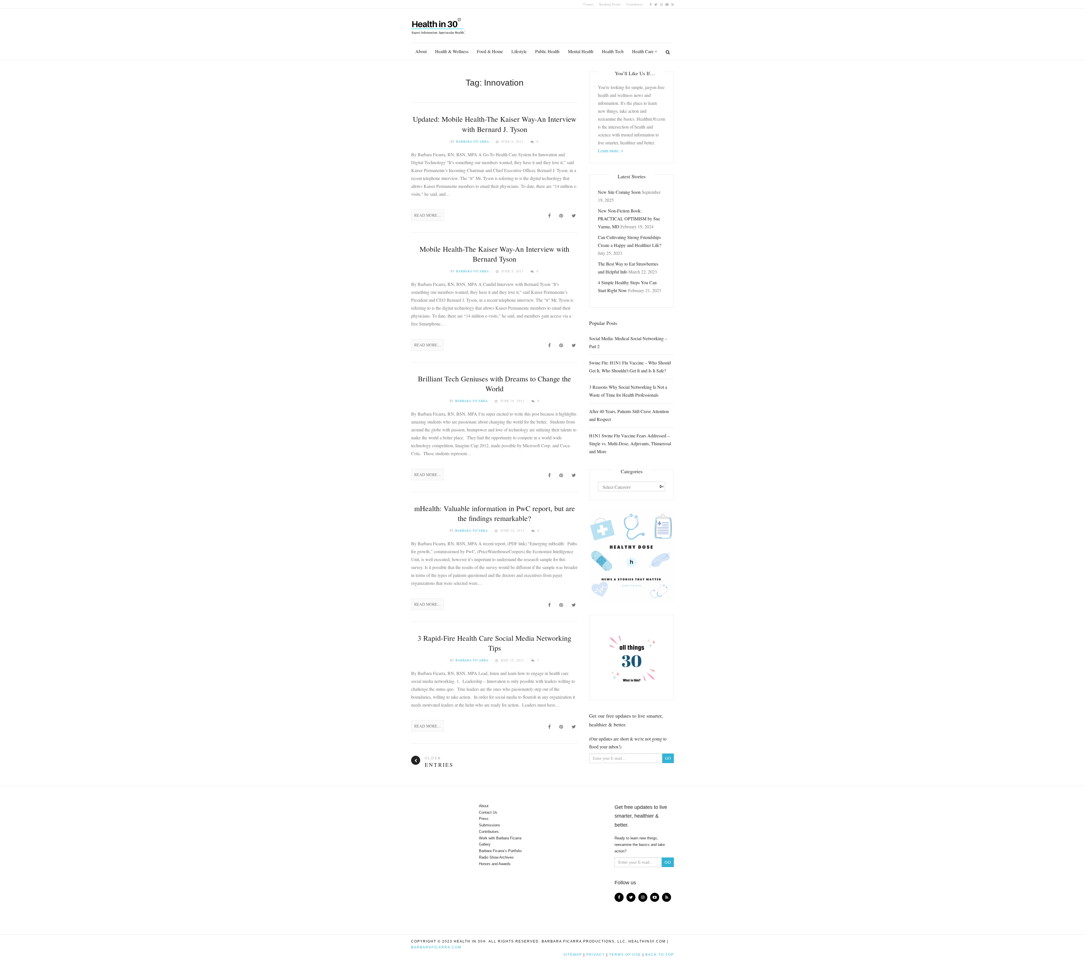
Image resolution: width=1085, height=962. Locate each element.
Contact (588, 4)
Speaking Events (610, 4)
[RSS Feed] (672, 4)
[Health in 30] (438, 24)
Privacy (595, 955)
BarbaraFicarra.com (436, 947)
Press (484, 818)
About (421, 51)
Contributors (634, 4)
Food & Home (490, 51)
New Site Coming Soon (619, 192)
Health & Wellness (451, 51)
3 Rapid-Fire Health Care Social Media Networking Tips (494, 643)
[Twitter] (655, 4)
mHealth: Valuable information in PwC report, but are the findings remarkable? (494, 513)
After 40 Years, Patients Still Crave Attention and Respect (629, 415)
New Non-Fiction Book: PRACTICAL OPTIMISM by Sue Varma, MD (629, 218)
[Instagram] (661, 4)
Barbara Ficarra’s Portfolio (500, 851)
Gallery (485, 844)
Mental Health (580, 51)
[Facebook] (651, 4)
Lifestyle (519, 51)
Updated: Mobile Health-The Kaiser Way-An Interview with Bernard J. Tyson (494, 124)
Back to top (659, 955)
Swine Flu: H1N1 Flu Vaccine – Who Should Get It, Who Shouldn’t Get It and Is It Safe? (630, 366)
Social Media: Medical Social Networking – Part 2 (628, 342)
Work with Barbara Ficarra (500, 838)
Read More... (427, 215)
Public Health (547, 51)
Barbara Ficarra (472, 141)
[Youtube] (667, 4)
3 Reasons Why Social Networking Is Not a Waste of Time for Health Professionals (628, 391)
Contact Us (488, 812)
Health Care (643, 51)
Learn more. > (610, 150)
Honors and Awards (495, 864)
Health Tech (613, 51)
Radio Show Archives (496, 857)
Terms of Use (625, 955)
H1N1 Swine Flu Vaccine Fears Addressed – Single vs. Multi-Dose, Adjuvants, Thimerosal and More (630, 443)
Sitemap (572, 955)
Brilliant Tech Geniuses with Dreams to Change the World (494, 383)
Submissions (489, 825)
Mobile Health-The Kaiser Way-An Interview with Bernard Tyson (494, 254)
